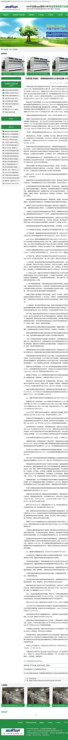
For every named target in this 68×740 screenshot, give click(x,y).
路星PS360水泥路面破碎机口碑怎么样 (11, 134)
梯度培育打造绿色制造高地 (10, 131)
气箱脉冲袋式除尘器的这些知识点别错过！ (11, 104)
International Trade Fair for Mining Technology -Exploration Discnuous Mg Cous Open (11, 183)
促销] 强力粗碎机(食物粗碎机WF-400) (11, 159)
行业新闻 (50, 15)
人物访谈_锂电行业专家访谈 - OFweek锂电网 (11, 142)
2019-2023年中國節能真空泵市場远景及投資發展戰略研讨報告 (11, 172)
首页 (10, 49)
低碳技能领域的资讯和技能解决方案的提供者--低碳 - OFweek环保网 (11, 153)
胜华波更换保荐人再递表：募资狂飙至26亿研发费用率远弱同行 (11, 167)
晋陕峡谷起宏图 (32, 678)
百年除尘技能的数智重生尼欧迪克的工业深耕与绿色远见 (11, 95)
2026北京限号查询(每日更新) (11, 178)
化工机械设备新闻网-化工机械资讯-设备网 (11, 164)
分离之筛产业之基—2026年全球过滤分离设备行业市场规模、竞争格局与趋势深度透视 (11, 98)
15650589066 (45, 735)
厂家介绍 (60, 15)
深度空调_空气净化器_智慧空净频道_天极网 (37, 665)
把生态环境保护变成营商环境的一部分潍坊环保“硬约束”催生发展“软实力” (11, 90)
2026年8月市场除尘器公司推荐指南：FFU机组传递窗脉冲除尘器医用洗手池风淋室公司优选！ (11, 145)
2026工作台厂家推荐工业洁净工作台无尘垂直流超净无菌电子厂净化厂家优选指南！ (11, 148)
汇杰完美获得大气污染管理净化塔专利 (35, 669)
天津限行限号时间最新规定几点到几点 (11, 175)
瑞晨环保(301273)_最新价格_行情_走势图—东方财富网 (11, 109)
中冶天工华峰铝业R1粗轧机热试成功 (11, 139)
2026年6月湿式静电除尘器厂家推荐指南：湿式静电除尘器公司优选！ (11, 150)
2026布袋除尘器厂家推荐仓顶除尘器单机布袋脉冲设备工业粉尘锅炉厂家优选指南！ (11, 101)
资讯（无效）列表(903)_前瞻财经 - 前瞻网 (11, 170)
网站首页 (6, 15)
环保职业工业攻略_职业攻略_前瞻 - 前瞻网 (11, 93)
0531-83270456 (36, 735)
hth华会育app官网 (5, 1)
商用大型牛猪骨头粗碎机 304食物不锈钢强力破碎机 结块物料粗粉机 (11, 161)
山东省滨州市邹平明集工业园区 (48, 728)
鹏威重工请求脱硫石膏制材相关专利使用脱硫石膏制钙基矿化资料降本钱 (45, 680)
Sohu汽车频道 (7, 106)
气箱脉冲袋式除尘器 (9, 112)
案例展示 (31, 15)
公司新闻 (41, 15)
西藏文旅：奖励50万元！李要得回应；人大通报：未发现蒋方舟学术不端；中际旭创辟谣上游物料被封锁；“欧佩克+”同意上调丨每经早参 (11, 180)
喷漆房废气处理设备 (11, 7)
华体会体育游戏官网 (29, 717)
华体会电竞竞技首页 (17, 717)
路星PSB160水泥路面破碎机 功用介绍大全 (11, 137)
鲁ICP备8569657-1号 (56, 731)
